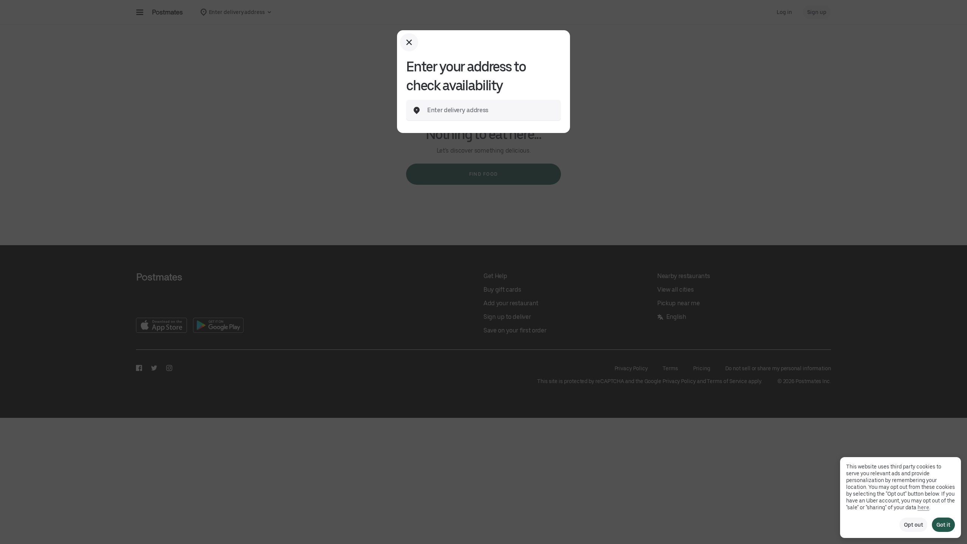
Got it (943, 525)
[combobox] (489, 110)
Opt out (913, 525)
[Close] (409, 42)
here (923, 507)
